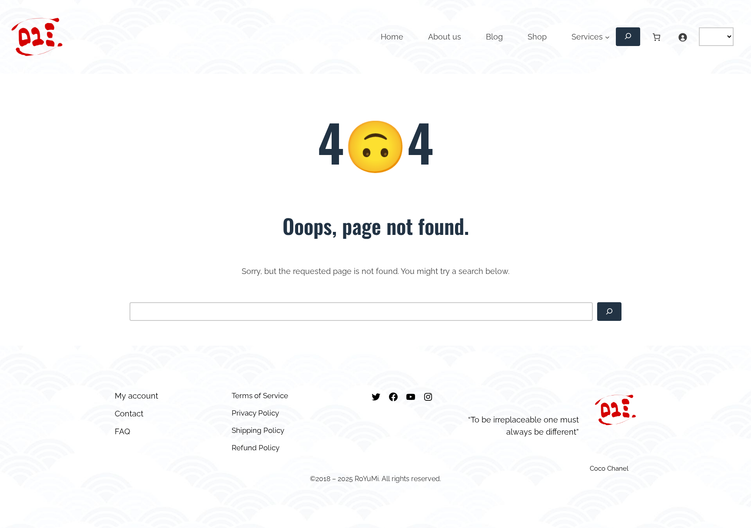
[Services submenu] (607, 37)
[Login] (682, 37)
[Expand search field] (628, 36)
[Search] (609, 311)
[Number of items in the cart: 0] (657, 37)
